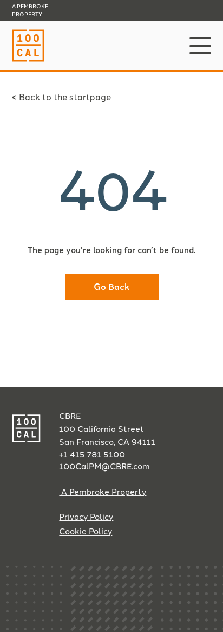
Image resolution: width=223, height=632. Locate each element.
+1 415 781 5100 (92, 455)
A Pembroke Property (102, 492)
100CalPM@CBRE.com (104, 467)
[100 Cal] (28, 59)
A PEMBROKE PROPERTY (30, 10)
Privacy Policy (86, 517)
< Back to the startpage (61, 97)
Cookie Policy (85, 532)
